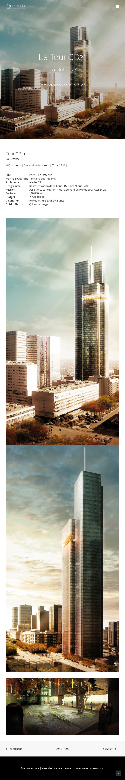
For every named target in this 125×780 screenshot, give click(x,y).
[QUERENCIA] (15, 6)
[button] (117, 6)
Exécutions (62, 748)
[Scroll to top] (118, 773)
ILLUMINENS (98, 768)
